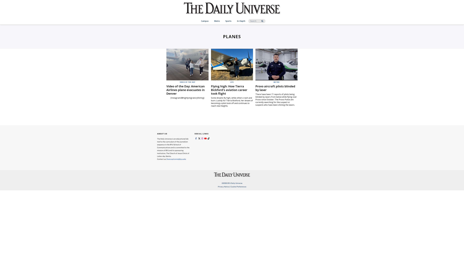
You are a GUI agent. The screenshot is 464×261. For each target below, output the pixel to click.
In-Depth (241, 21)
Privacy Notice (223, 187)
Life (232, 82)
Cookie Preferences (238, 187)
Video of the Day (187, 82)
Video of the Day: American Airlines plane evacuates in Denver (185, 89)
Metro (217, 21)
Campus (205, 21)
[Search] (262, 21)
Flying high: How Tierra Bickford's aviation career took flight (229, 89)
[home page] (232, 10)
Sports (228, 21)
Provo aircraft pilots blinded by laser (275, 88)
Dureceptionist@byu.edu (176, 159)
